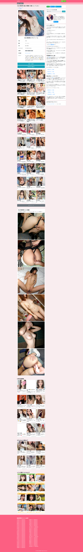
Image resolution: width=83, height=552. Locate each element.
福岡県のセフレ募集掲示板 (33, 542)
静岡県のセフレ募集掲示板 (33, 531)
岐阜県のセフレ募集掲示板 (21, 531)
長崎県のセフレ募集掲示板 (33, 543)
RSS (48, 6)
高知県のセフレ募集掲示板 (21, 542)
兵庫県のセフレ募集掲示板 (33, 535)
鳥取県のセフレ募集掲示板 (21, 537)
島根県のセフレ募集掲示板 (33, 537)
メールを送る (31, 63)
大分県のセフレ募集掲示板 (33, 545)
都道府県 (21, 3)
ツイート (52, 6)
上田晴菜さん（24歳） (51, 92)
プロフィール (21, 7)
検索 (64, 11)
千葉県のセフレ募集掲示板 (33, 525)
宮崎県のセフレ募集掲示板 (21, 546)
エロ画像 (20, 8)
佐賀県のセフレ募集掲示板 (21, 543)
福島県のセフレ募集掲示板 (21, 523)
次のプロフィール (31, 205)
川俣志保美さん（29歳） (51, 94)
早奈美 (50, 57)
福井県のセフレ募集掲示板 (33, 529)
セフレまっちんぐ (28, 53)
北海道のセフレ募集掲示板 (21, 519)
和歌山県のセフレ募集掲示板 (33, 536)
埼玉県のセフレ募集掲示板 (21, 525)
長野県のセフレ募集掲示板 (33, 530)
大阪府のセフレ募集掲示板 (21, 535)
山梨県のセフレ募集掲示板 (21, 530)
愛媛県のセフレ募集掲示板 (33, 541)
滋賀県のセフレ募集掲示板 (21, 534)
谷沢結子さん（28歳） (51, 69)
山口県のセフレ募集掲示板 (21, 540)
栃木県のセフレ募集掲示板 (21, 524)
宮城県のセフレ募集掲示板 (33, 520)
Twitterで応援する (31, 66)
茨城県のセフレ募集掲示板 (33, 523)
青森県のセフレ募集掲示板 (33, 519)
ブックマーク (59, 6)
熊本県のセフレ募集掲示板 (21, 545)
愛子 (52, 77)
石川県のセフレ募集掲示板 (21, 529)
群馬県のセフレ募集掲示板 (33, 524)
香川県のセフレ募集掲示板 (21, 541)
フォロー (56, 21)
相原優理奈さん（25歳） (51, 73)
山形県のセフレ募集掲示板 (33, 522)
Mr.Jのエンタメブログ (50, 103)
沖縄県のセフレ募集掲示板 (21, 547)
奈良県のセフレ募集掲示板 (21, 536)
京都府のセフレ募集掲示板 (33, 534)
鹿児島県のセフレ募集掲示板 (33, 546)
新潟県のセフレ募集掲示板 (21, 528)
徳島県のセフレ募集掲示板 (33, 540)
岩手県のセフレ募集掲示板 (21, 520)
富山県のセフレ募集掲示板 (33, 528)
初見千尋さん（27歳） (50, 71)
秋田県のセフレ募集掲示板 (21, 522)
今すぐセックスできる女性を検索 (52, 9)
